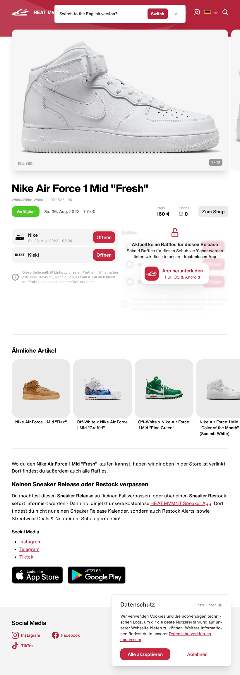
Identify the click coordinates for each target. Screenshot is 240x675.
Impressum (130, 640)
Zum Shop (213, 211)
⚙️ (208, 605)
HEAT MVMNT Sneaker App (180, 503)
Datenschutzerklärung (190, 634)
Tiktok (26, 556)
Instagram (30, 541)
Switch (157, 14)
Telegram (29, 549)
